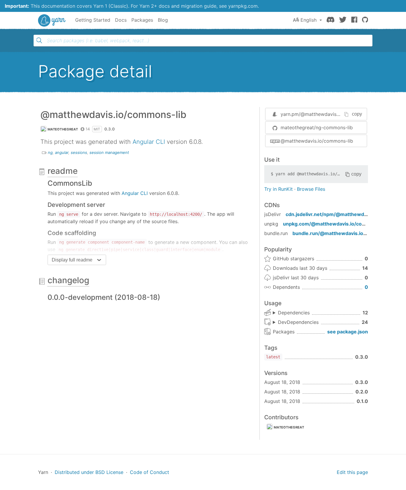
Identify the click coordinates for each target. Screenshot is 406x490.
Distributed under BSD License (89, 472)
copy (357, 113)
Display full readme (72, 259)
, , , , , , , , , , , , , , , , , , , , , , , (296, 322)
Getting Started (92, 20)
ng (50, 152)
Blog (163, 20)
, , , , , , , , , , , (291, 313)
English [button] (308, 20)
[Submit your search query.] (39, 40)
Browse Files (311, 189)
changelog (68, 280)
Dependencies (294, 313)
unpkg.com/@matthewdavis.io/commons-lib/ (336, 224)
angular (61, 152)
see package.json (347, 332)
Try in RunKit (278, 189)
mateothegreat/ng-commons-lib (317, 127)
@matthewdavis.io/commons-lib (317, 141)
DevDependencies (298, 322)
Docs (121, 20)
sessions (79, 152)
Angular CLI (149, 141)
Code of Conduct (149, 472)
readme (63, 171)
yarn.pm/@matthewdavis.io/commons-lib (327, 114)
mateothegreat (63, 129)
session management (109, 152)
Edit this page (352, 472)
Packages (142, 20)
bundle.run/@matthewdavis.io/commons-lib (344, 233)
